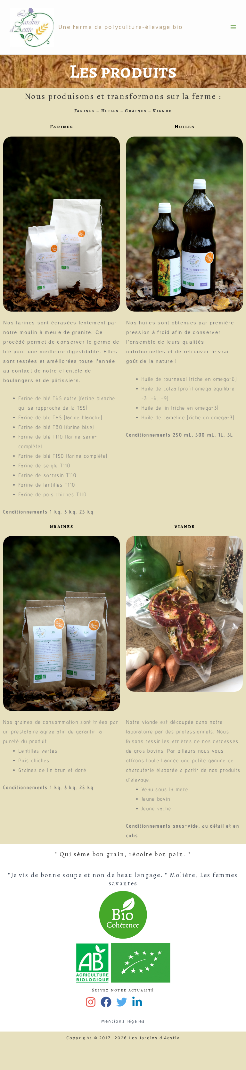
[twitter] (123, 1002)
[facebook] (107, 1002)
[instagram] (92, 1002)
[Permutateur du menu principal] (233, 27)
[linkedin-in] (138, 1002)
